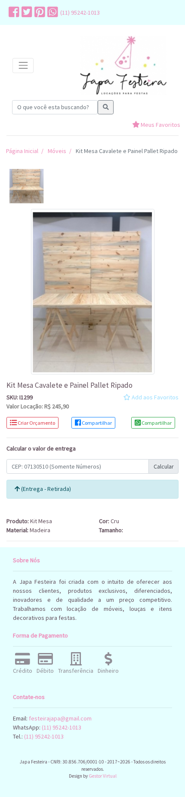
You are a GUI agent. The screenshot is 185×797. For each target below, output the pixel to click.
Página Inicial (22, 151)
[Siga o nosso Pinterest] (38, 12)
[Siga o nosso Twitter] (25, 12)
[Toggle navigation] (23, 65)
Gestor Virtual (103, 776)
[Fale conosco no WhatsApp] (51, 12)
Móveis (57, 151)
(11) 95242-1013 (80, 12)
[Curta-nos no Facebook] (12, 12)
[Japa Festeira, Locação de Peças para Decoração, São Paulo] (123, 65)
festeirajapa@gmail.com (60, 718)
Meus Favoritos (159, 125)
